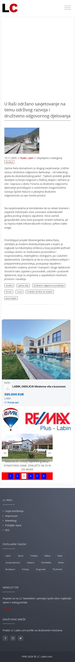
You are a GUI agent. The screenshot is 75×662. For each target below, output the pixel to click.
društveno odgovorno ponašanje (49, 285)
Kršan (61, 562)
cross (19, 291)
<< (4, 453)
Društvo (9, 162)
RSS (7, 530)
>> (49, 453)
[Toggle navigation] (68, 7)
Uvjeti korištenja (14, 511)
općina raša (23, 285)
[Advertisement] (37, 60)
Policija (25, 569)
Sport (20, 555)
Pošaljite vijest (13, 525)
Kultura (30, 562)
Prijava (6, 608)
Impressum (11, 516)
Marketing (10, 520)
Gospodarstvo (12, 562)
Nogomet (41, 569)
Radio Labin (26, 158)
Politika (34, 555)
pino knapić (11, 298)
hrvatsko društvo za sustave (39, 291)
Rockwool (10, 569)
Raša (60, 555)
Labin (8, 555)
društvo (9, 285)
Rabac (47, 555)
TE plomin (57, 569)
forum (9, 291)
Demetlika (46, 562)
